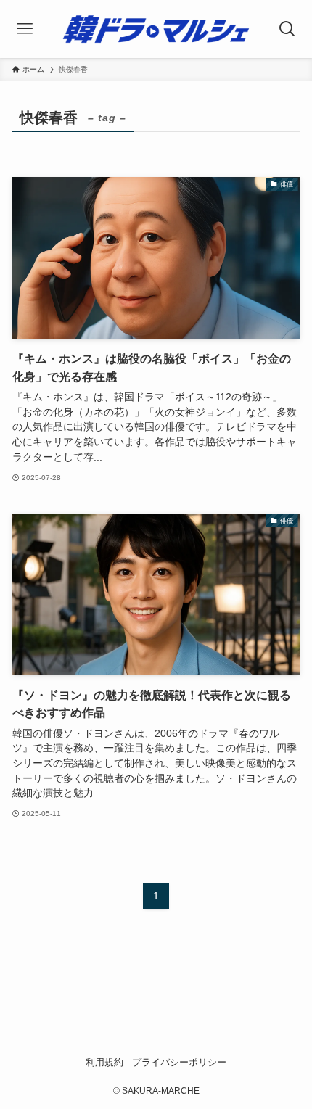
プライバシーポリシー (179, 1062)
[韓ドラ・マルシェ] (156, 29)
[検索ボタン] (287, 29)
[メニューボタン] (24, 29)
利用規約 (104, 1062)
